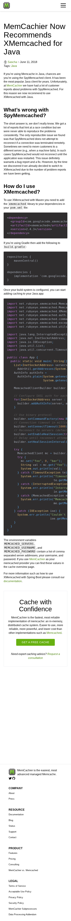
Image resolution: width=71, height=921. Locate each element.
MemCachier (14, 85)
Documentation (16, 814)
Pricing (12, 859)
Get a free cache (35, 642)
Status (12, 826)
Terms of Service (17, 886)
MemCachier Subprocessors (23, 909)
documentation (13, 581)
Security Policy (16, 903)
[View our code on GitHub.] (13, 778)
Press (11, 799)
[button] (66, 5)
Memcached (54, 632)
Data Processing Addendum (22, 914)
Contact (12, 837)
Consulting (14, 864)
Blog (11, 820)
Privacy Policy (16, 897)
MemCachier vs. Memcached (23, 870)
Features (13, 853)
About (11, 793)
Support (12, 831)
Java (14, 65)
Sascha (12, 62)
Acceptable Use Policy (20, 891)
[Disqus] (36, 717)
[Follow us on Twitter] (10, 778)
